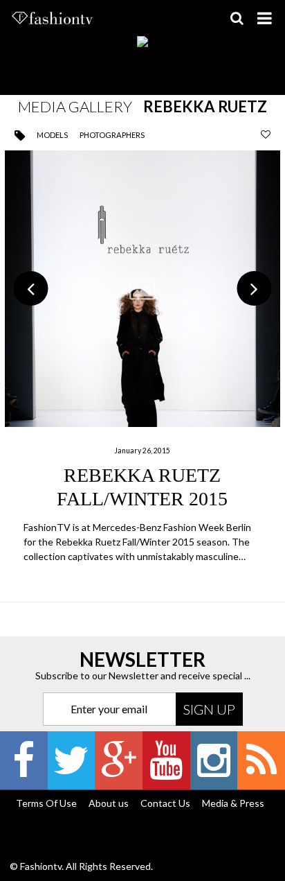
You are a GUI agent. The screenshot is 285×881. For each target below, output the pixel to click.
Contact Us (165, 803)
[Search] (236, 18)
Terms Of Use (46, 803)
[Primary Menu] (264, 18)
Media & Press (233, 803)
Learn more (143, 358)
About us (109, 803)
